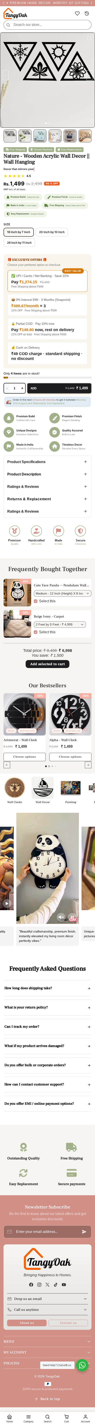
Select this (47, 601)
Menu (9, 1341)
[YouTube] (64, 1284)
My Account (15, 1352)
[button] (77, 13)
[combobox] (47, 25)
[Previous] (8, 714)
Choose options (24, 757)
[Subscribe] (84, 1231)
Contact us (68, 1323)
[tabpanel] (47, 733)
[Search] (8, 24)
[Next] (41, 714)
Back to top (50, 1399)
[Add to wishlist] (40, 730)
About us (27, 1323)
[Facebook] (31, 1284)
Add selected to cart (47, 664)
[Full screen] (89, 38)
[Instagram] (39, 1284)
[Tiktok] (56, 1284)
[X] (47, 1284)
